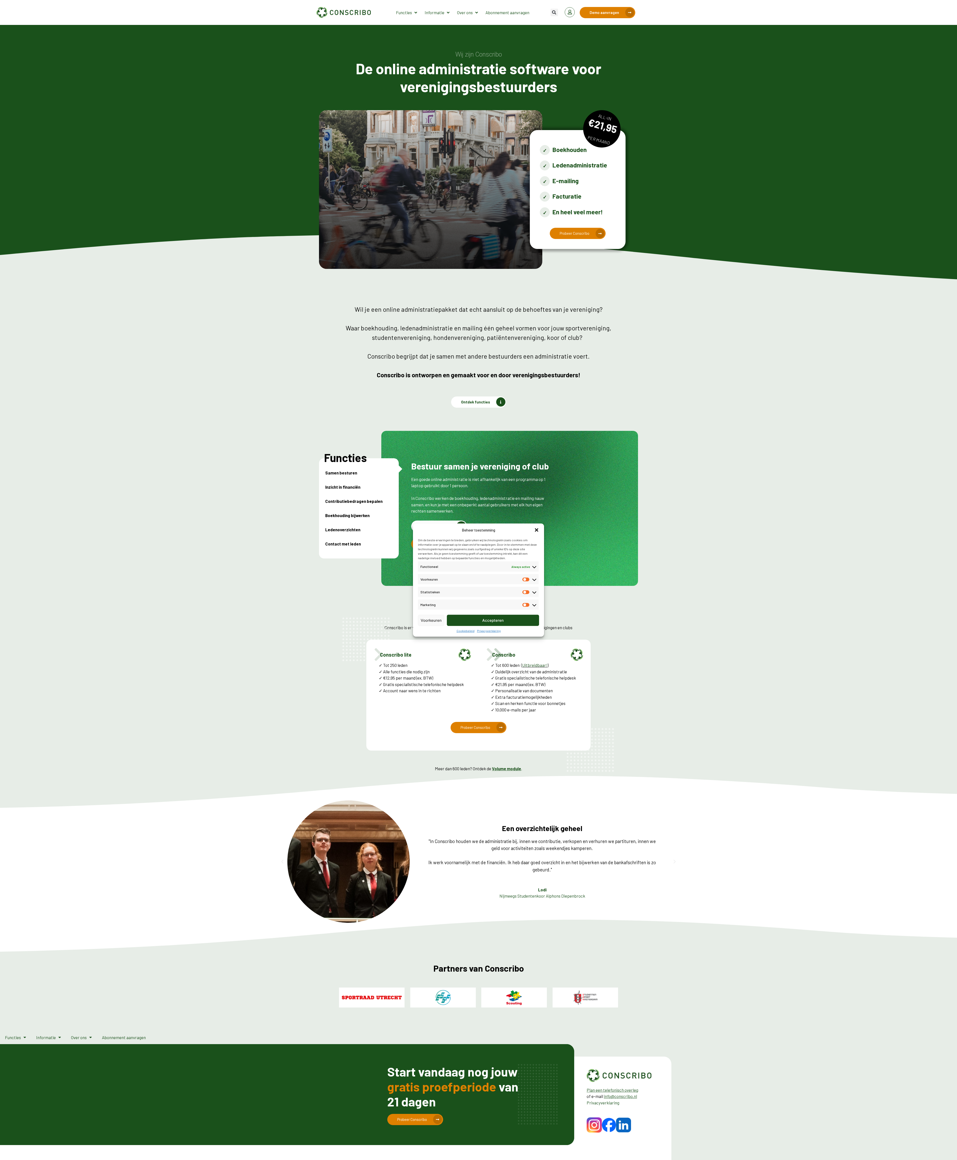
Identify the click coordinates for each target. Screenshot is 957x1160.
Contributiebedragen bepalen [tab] (354, 501)
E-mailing (565, 180)
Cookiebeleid (466, 630)
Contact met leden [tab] (343, 543)
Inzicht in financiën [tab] (342, 486)
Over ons (465, 12)
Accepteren (493, 620)
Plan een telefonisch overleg (612, 1089)
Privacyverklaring (489, 630)
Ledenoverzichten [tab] (342, 529)
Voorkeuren (431, 620)
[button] (536, 530)
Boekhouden (569, 149)
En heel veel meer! (577, 212)
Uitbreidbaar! (535, 665)
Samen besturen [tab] (341, 472)
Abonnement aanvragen (507, 12)
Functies (404, 12)
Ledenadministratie (579, 165)
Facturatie (566, 196)
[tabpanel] (481, 508)
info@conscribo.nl (620, 1096)
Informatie (434, 12)
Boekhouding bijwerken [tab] (347, 515)
